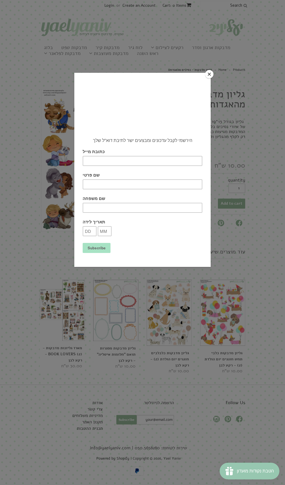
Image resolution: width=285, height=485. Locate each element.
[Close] (209, 74)
